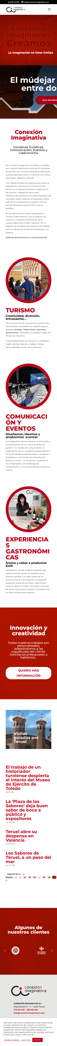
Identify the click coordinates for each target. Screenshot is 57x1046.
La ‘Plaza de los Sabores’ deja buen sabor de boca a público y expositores (27, 810)
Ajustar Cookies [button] (11, 1040)
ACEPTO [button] (37, 1040)
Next (52, 950)
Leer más (25, 1040)
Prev (5, 950)
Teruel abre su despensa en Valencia (21, 836)
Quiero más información (29, 673)
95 (44, 877)
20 (30, 877)
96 (49, 877)
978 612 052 (19, 1010)
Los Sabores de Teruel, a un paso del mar (28, 857)
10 (25, 877)
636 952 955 (32, 1010)
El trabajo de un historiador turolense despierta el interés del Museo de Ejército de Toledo (28, 777)
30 (35, 877)
